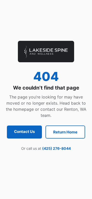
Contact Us (24, 131)
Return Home (65, 132)
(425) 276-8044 (56, 148)
